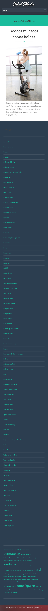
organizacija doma (27, 574)
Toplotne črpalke (9, 460)
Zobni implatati (8, 526)
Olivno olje (7, 293)
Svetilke (6, 435)
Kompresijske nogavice (11, 238)
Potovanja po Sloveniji (11, 329)
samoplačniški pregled (9, 581)
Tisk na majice (8, 445)
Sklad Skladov (24, 4)
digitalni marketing (26, 554)
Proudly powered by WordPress (15, 608)
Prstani (5, 349)
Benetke (6, 157)
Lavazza (6, 263)
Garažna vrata (8, 197)
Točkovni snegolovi (10, 455)
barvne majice (25, 549)
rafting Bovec (34, 579)
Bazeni (5, 152)
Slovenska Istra (8, 394)
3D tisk (19, 549)
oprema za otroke (16, 574)
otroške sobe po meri (8, 576)
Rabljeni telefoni (9, 364)
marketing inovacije (8, 570)
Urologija (6, 470)
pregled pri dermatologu (19, 579)
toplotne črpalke (23, 585)
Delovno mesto (8, 167)
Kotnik (5, 248)
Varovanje (6, 475)
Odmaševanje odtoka (10, 283)
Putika (5, 359)
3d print (6, 142)
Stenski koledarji (9, 425)
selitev (18, 581)
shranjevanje (24, 581)
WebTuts (39, 608)
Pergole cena (8, 308)
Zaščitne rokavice (9, 505)
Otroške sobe (8, 298)
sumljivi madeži (32, 581)
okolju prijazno (7, 574)
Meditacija (7, 278)
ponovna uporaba (7, 579)
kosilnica (9, 564)
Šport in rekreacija (9, 415)
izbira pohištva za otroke (9, 558)
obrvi (37, 569)
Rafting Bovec (8, 369)
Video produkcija (9, 480)
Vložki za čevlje (8, 485)
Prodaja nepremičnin (10, 344)
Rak (4, 374)
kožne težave (24, 565)
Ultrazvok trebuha (9, 465)
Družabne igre (8, 182)
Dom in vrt (6, 177)
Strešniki (6, 430)
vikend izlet (17, 590)
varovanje (38, 586)
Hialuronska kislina (9, 212)
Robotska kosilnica (10, 384)
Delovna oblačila (9, 162)
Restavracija (7, 379)
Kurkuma (6, 258)
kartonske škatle (29, 560)
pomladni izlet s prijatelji (29, 576)
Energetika (7, 192)
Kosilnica (6, 243)
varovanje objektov (8, 590)
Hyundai (6, 217)
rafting (28, 579)
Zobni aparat (7, 521)
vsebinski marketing (37, 590)
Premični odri (8, 334)
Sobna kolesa (8, 404)
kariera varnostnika (19, 560)
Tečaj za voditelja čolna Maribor (14, 440)
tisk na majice (7, 586)
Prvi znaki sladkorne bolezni (13, 354)
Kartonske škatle (9, 223)
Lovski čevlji (7, 273)
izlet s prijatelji (32, 558)
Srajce (5, 420)
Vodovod (6, 495)
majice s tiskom (37, 565)
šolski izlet (14, 592)
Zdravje (6, 510)
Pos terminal (7, 324)
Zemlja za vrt (7, 516)
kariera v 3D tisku (8, 560)
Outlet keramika (9, 303)
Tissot (5, 450)
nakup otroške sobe (28, 570)
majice (30, 565)
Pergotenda (7, 313)
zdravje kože (6, 592)
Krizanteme (7, 253)
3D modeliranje (7, 549)
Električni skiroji (8, 187)
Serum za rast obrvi (10, 389)
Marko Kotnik (18, 570)
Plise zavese (7, 318)
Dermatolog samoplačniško (12, 172)
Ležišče (6, 268)
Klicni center (7, 228)
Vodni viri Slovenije (10, 490)
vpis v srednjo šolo (26, 590)
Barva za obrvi (8, 147)
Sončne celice (8, 409)
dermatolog (11, 553)
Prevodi (6, 339)
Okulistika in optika (10, 288)
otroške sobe (36, 574)
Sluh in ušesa (7, 399)
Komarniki (6, 233)
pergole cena (18, 576)
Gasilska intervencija (10, 202)
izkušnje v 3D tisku (22, 558)
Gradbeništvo (8, 207)
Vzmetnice (7, 500)
